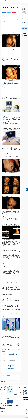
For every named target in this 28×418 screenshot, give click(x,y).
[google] (25, 388)
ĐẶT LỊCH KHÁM (10, 401)
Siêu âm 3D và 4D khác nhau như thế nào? (13, 225)
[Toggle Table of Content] (6, 16)
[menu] (26, 1)
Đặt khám (27, 190)
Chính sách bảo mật (14, 415)
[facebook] (23, 388)
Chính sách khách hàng (7, 415)
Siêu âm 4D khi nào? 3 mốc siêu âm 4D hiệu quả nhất (10, 25)
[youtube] (26, 388)
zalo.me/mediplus (25, 390)
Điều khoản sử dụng (21, 415)
